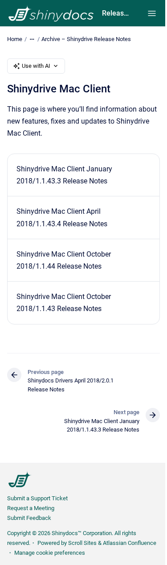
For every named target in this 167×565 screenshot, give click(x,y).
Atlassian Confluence (129, 543)
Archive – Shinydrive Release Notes (86, 39)
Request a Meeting (30, 508)
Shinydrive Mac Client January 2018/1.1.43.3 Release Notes (64, 175)
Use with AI (36, 65)
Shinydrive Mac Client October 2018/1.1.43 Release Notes (63, 302)
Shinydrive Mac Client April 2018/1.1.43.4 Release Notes (61, 217)
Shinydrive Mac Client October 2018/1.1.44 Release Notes (63, 260)
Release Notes (116, 13)
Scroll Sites (82, 543)
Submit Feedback (29, 518)
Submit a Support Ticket (37, 498)
